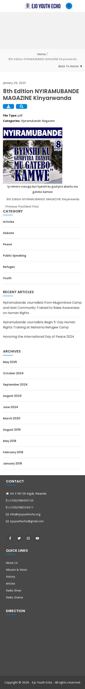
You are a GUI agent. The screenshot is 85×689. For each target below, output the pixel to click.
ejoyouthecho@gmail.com (26, 521)
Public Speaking (14, 256)
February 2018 (13, 452)
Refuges (9, 267)
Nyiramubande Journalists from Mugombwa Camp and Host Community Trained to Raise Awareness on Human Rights (42, 307)
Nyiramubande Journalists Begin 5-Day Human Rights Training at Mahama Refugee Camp (39, 325)
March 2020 (11, 418)
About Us (12, 563)
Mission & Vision (16, 569)
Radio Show (13, 590)
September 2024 (15, 385)
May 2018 (9, 441)
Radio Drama (14, 597)
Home (41, 54)
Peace (7, 244)
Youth (7, 278)
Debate (8, 233)
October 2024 (13, 373)
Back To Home (68, 66)
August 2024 (12, 396)
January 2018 (12, 463)
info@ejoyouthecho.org (24, 514)
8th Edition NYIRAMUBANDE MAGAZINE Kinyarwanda (42, 199)
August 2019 (12, 430)
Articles (8, 222)
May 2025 (10, 362)
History (10, 576)
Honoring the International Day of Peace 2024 (38, 336)
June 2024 (10, 407)
